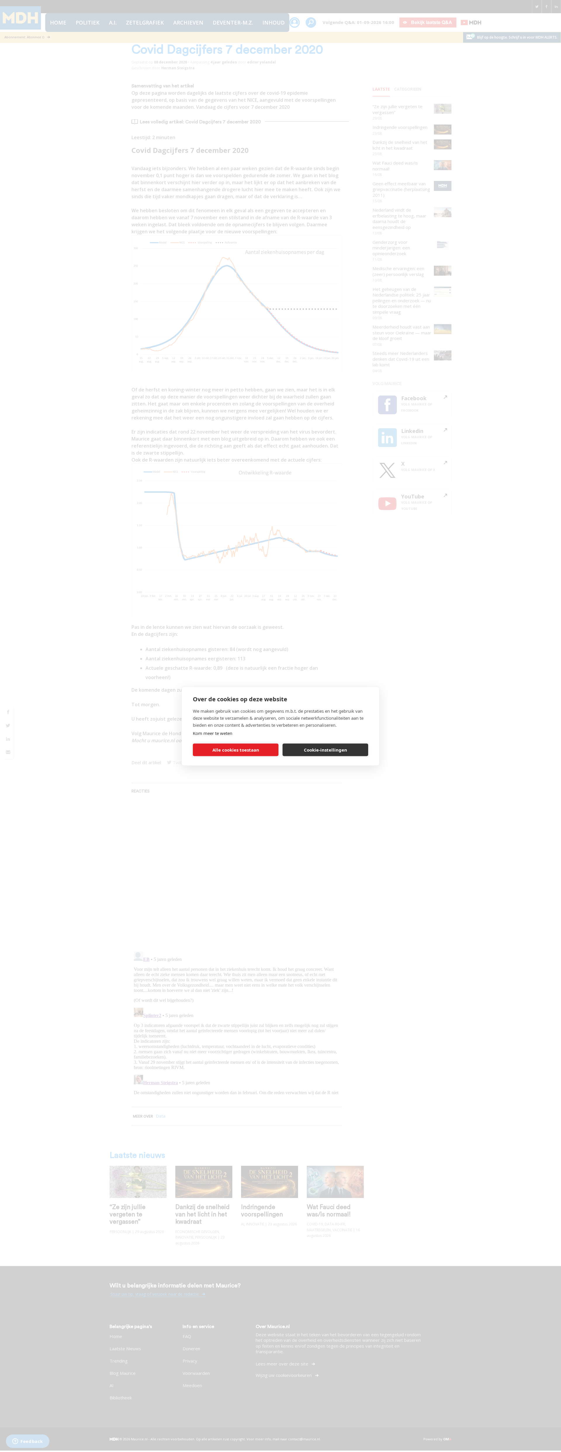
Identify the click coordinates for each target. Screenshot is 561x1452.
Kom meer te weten (212, 733)
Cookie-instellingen (325, 750)
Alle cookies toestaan (235, 750)
